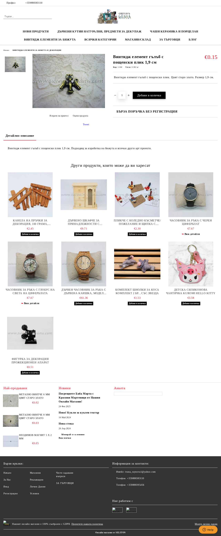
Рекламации (37, 479)
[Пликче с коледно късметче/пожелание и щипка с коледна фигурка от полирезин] (137, 194)
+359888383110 (33, 3)
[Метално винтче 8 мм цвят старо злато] (10, 421)
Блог (193, 39)
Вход (6, 486)
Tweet (86, 124)
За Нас (7, 479)
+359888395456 (135, 485)
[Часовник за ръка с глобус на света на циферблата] (30, 264)
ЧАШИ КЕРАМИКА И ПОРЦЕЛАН (174, 31)
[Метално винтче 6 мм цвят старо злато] (10, 400)
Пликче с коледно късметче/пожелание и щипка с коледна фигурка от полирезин (137, 222)
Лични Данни (38, 486)
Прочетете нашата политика (87, 524)
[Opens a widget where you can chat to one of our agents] (208, 530)
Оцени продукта (80, 116)
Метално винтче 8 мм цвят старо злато (34, 417)
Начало (6, 50)
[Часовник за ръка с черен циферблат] (191, 194)
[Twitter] (210, 3)
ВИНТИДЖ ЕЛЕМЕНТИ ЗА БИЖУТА (50, 39)
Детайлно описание (20, 135)
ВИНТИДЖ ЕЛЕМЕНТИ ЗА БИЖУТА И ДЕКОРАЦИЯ (37, 50)
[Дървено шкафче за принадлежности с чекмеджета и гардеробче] (84, 194)
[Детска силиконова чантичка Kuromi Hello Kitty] (191, 264)
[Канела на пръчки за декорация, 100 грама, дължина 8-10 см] (30, 194)
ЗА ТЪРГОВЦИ (169, 39)
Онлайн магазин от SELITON (110, 532)
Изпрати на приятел (59, 116)
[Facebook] (205, 3)
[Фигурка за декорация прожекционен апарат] (30, 333)
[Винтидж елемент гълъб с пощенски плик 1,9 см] (68, 107)
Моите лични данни (206, 524)
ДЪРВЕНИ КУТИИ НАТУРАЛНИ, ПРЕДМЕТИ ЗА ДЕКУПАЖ (99, 31)
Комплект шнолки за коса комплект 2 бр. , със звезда (137, 291)
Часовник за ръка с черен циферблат (191, 222)
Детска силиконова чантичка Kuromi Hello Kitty (190, 291)
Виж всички (65, 438)
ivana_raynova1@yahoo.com (140, 472)
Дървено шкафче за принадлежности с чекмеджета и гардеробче (84, 222)
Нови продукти (36, 31)
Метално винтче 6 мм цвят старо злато (34, 396)
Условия (34, 493)
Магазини (35, 473)
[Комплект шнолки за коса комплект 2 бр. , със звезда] (137, 264)
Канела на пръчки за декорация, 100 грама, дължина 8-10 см (30, 222)
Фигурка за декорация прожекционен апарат (30, 361)
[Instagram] (216, 3)
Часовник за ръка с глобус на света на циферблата (30, 291)
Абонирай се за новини (72, 434)
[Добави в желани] (119, 89)
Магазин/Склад (138, 39)
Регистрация (10, 493)
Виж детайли (192, 234)
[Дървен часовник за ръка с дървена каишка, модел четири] (84, 264)
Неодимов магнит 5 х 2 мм (35, 437)
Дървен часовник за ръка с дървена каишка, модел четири (83, 291)
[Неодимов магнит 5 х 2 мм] (10, 441)
